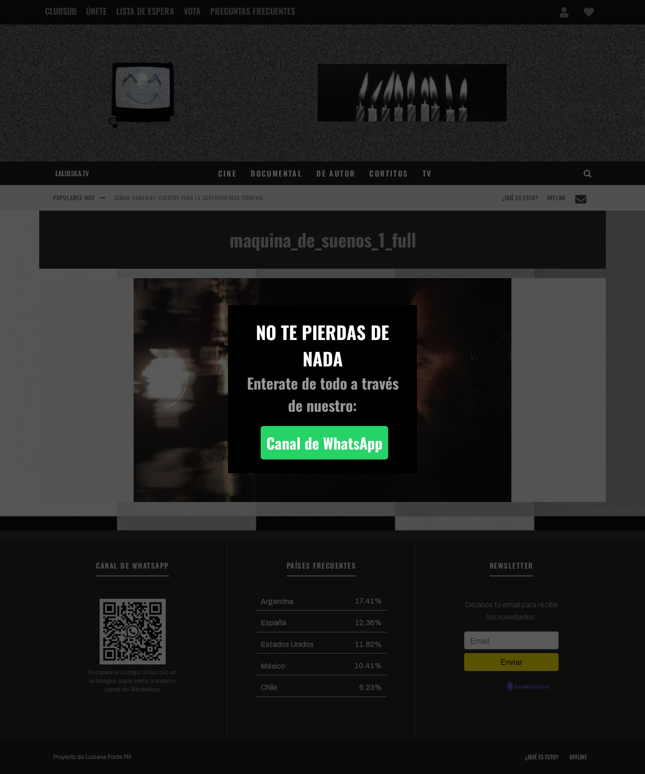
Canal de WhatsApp (324, 443)
